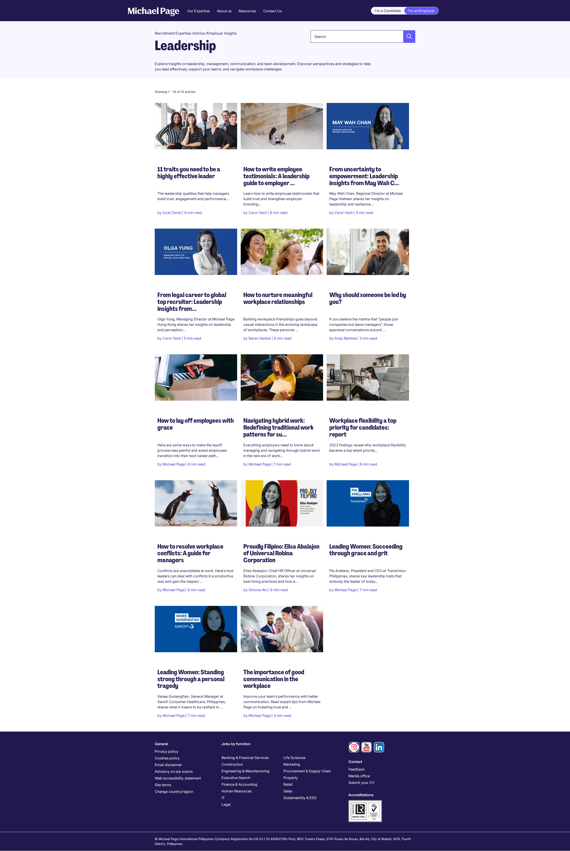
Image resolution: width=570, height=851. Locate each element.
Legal (226, 804)
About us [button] (224, 11)
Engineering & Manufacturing (245, 771)
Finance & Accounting (239, 784)
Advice (199, 33)
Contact (355, 761)
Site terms (163, 785)
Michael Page (174, 464)
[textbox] (363, 36)
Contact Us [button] (272, 11)
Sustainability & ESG (300, 798)
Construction (232, 764)
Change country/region (174, 791)
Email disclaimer (168, 765)
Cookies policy (167, 758)
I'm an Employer (421, 10)
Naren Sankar (259, 338)
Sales (287, 791)
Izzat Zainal (172, 212)
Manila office (359, 776)
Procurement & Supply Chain (307, 771)
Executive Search (236, 777)
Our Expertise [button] (198, 11)
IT (223, 798)
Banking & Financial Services (245, 757)
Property (290, 777)
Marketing (291, 764)
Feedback (356, 769)
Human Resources (237, 791)
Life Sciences (294, 757)
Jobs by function (236, 744)
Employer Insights (222, 33)
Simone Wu (257, 590)
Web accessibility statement (178, 778)
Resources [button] (247, 11)
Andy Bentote (345, 338)
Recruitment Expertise (173, 33)
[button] (407, 36)
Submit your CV (361, 782)
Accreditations (361, 795)
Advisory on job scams (174, 771)
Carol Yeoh (257, 212)
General (161, 744)
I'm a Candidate (388, 10)
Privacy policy (166, 751)
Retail (288, 784)
